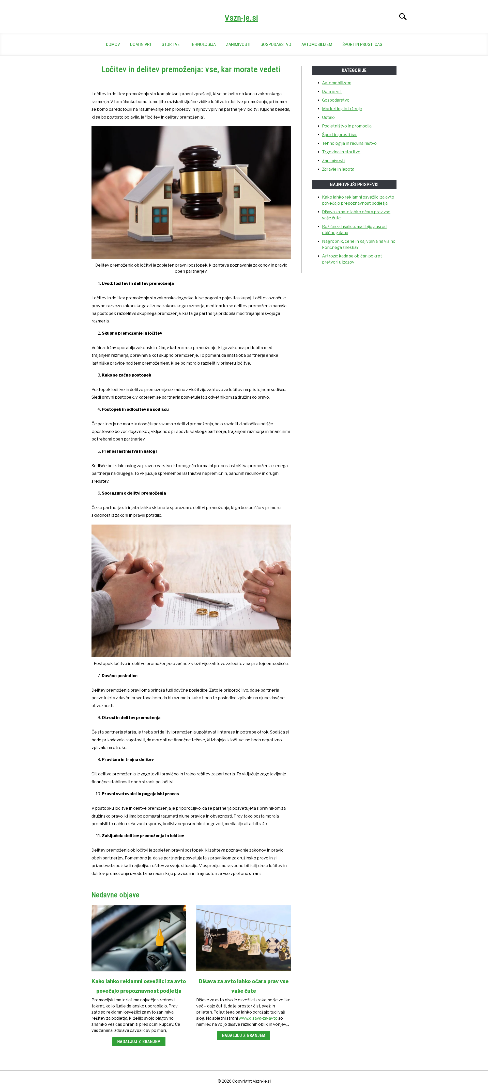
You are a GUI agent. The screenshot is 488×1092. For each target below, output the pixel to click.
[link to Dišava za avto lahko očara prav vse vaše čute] (243, 938)
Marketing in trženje (342, 108)
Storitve (171, 44)
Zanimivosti (238, 44)
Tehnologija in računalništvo (349, 143)
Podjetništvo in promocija (347, 126)
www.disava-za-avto (258, 1018)
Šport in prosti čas (362, 44)
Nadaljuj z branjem (139, 1041)
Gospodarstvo (276, 44)
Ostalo (328, 117)
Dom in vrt (140, 44)
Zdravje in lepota (338, 169)
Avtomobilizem (316, 44)
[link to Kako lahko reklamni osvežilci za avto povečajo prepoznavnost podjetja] (139, 938)
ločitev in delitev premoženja (175, 117)
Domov (113, 44)
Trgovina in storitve (341, 152)
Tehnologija (203, 44)
